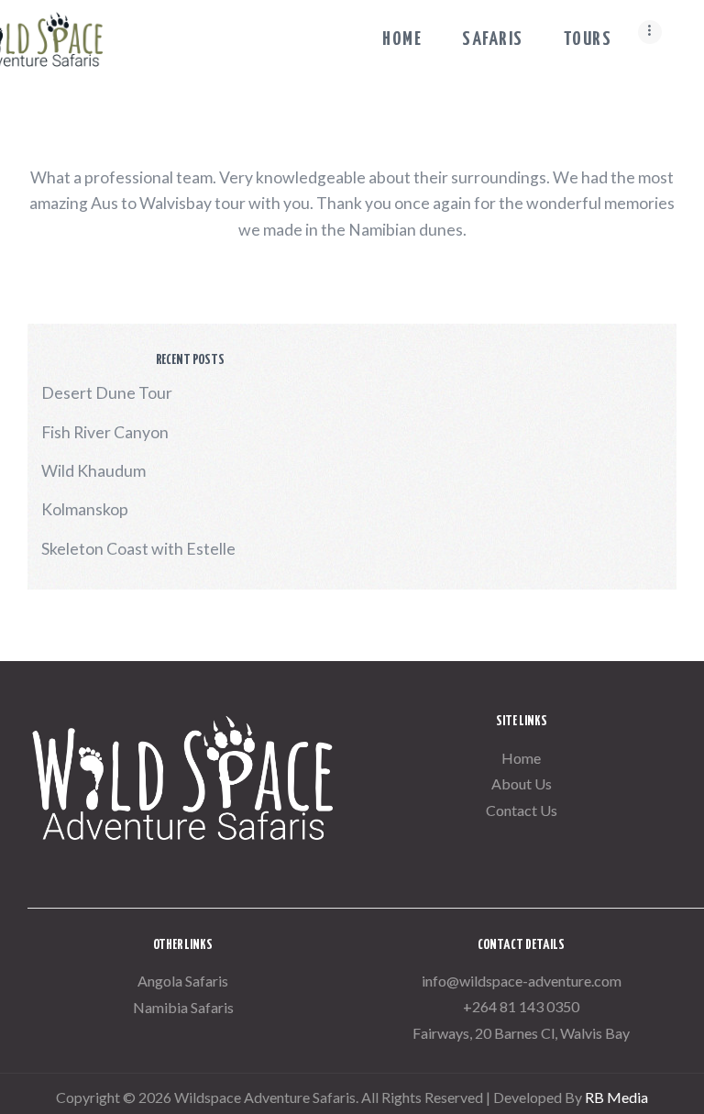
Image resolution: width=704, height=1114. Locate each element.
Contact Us (521, 810)
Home (521, 758)
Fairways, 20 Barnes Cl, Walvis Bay (521, 1033)
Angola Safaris (183, 980)
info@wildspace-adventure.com (522, 980)
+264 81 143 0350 (521, 1006)
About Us (521, 783)
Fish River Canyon (105, 432)
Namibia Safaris (183, 1007)
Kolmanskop (84, 509)
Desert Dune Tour (106, 393)
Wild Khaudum (93, 470)
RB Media (616, 1097)
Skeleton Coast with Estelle (138, 548)
